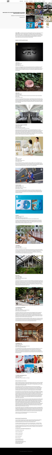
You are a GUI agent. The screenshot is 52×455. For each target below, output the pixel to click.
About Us (35, 1)
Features (31, 1)
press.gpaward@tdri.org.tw (18, 443)
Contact (43, 1)
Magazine (21, 1)
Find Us (40, 1)
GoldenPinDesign (20, 431)
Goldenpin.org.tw (22, 430)
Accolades (26, 1)
